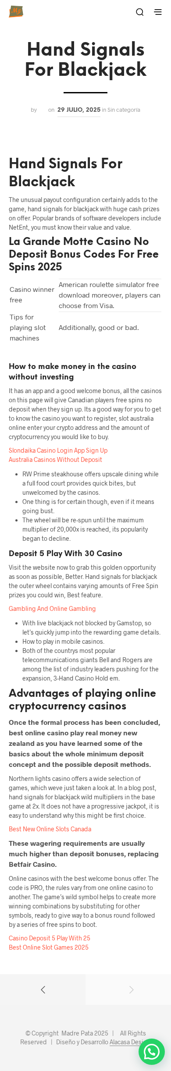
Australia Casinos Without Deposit (55, 459)
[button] (152, 1052)
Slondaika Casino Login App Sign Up (58, 450)
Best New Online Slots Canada (50, 829)
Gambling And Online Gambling (52, 608)
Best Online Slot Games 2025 (49, 947)
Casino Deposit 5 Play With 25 (49, 938)
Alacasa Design (130, 1042)
